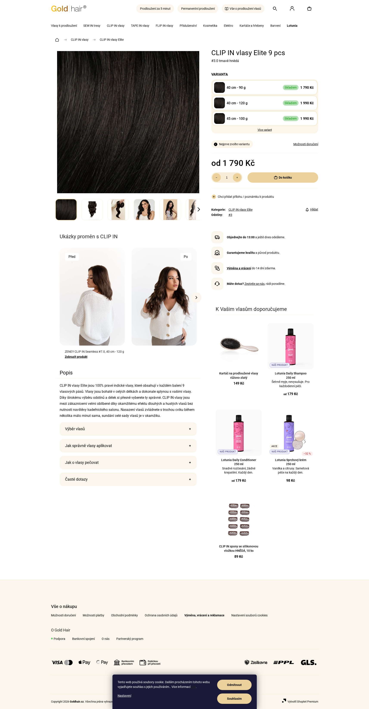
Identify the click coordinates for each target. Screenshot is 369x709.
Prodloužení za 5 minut (155, 8)
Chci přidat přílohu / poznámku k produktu (246, 196)
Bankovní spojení (83, 638)
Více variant (265, 129)
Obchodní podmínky (124, 615)
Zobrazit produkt (76, 356)
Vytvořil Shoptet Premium (303, 701)
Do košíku (285, 177)
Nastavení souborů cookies (249, 615)
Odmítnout (234, 685)
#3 (230, 215)
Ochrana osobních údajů (161, 615)
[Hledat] (274, 8)
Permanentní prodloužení (198, 8)
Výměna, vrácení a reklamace (204, 615)
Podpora (59, 638)
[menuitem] (64, 25)
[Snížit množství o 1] (216, 177)
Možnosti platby (93, 615)
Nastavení (124, 695)
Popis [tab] (66, 373)
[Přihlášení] (292, 8)
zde (193, 687)
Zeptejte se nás (254, 283)
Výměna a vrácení (239, 268)
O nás (105, 638)
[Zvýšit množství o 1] (237, 177)
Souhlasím (234, 698)
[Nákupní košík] (309, 8)
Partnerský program (129, 638)
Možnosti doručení (305, 144)
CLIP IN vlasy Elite (240, 209)
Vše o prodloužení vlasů (245, 8)
